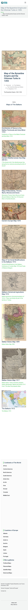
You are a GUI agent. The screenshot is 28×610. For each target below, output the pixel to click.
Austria (5, 543)
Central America (7, 469)
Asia (4, 485)
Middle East (6, 495)
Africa (5, 465)
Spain (4, 550)
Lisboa (5, 553)
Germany (5, 536)
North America (7, 472)
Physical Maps (7, 566)
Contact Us (3, 591)
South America (7, 475)
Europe (5, 489)
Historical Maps (7, 573)
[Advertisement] (14, 33)
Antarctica (6, 479)
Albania (5, 533)
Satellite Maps (7, 569)
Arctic (5, 482)
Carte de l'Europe (14, 588)
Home (2, 12)
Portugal (5, 556)
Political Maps (7, 563)
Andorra (5, 540)
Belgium (5, 546)
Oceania (5, 492)
